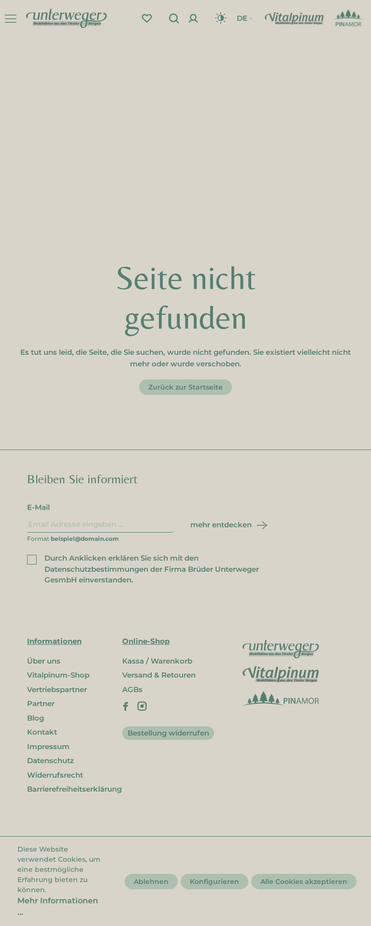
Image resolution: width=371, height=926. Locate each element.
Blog (35, 718)
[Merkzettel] (147, 18)
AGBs (132, 689)
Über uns (43, 661)
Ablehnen (151, 881)
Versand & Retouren (159, 675)
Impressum (48, 746)
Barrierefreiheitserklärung (74, 789)
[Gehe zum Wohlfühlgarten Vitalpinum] (294, 17)
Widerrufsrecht (55, 775)
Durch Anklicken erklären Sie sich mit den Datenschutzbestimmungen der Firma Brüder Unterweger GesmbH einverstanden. (151, 568)
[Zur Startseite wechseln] (66, 17)
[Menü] (10, 18)
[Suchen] (174, 18)
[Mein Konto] (193, 18)
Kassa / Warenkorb (157, 661)
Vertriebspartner (57, 689)
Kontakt (42, 732)
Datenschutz (50, 760)
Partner (41, 703)
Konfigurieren (214, 881)
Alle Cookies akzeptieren (303, 881)
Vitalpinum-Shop (58, 675)
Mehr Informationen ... (57, 906)
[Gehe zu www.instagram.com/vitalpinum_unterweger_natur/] (142, 705)
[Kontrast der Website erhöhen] (220, 18)
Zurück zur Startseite (185, 387)
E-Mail (38, 507)
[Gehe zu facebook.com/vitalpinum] (125, 705)
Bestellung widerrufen (168, 733)
